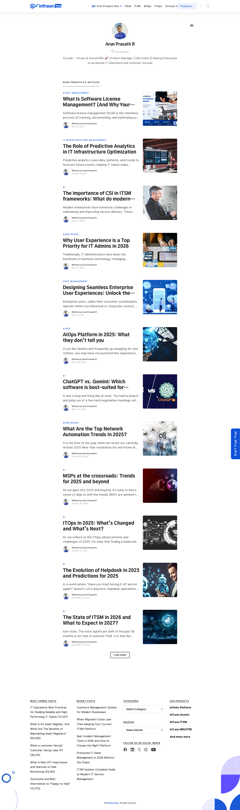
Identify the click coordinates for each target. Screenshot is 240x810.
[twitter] (139, 749)
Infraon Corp (113, 803)
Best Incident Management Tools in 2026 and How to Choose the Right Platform (94, 741)
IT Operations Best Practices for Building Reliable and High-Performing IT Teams (49, 712)
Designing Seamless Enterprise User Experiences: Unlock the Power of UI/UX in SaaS (98, 290)
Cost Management (75, 281)
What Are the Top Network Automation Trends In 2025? (95, 432)
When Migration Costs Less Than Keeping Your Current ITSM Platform (94, 724)
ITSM (137, 6)
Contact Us (172, 6)
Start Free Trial (235, 443)
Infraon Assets (179, 714)
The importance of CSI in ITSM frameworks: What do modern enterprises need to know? (97, 196)
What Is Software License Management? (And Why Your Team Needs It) (96, 102)
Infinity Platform (180, 707)
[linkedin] (132, 749)
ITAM (128, 6)
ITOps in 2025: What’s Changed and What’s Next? (98, 526)
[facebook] (125, 749)
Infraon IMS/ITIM (181, 729)
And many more (180, 736)
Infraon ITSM (178, 722)
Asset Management (76, 93)
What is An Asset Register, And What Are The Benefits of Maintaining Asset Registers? (49, 728)
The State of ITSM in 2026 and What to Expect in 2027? (97, 620)
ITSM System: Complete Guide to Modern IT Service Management (96, 774)
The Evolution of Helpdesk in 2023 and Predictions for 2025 (101, 573)
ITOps (158, 6)
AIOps (147, 6)
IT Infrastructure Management (84, 140)
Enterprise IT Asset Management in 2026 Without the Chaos (95, 757)
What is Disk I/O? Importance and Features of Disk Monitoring (48, 767)
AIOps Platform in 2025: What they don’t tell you (96, 338)
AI (64, 187)
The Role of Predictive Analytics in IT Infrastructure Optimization (99, 149)
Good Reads (71, 234)
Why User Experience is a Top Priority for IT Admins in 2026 (96, 243)
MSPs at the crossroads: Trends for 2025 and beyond (99, 479)
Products (186, 6)
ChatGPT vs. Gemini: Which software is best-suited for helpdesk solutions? (94, 385)
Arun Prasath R (89, 123)
